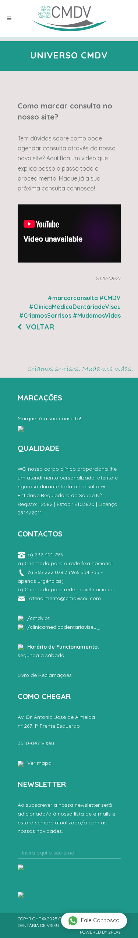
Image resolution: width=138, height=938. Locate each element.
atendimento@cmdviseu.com (65, 598)
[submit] (21, 866)
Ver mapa (39, 763)
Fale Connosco (100, 920)
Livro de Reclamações (45, 675)
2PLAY (114, 932)
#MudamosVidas (97, 315)
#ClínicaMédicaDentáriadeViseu (75, 306)
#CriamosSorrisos (45, 315)
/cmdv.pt (38, 618)
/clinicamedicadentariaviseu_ (63, 627)
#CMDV (110, 298)
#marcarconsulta (73, 298)
